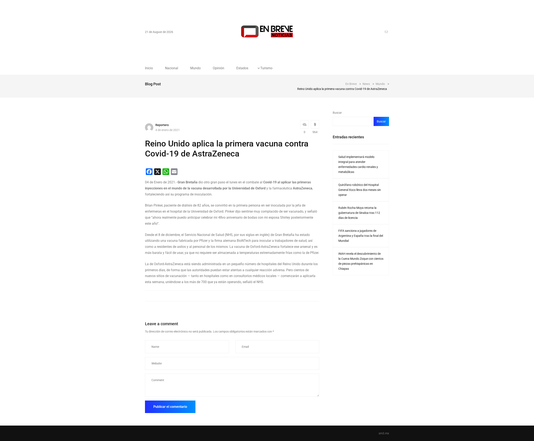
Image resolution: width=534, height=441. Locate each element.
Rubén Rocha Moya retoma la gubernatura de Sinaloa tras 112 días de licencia (359, 212)
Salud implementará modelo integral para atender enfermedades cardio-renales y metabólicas (358, 164)
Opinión (218, 68)
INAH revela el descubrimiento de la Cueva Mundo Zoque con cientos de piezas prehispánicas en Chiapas (360, 261)
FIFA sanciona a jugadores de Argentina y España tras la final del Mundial (360, 235)
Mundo (195, 68)
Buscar (337, 112)
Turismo (266, 68)
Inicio (149, 68)
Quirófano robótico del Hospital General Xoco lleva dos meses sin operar (359, 190)
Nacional (171, 68)
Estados (242, 68)
